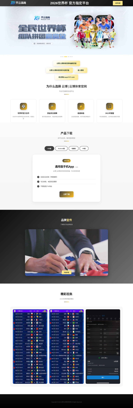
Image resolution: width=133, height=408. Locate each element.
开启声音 (66, 272)
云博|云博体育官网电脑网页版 (66, 63)
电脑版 (74, 148)
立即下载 (66, 194)
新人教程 (81, 70)
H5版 (84, 148)
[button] (54, 381)
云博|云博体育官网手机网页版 (59, 70)
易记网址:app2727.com (67, 77)
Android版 (61, 148)
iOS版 (49, 148)
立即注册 (117, 3)
